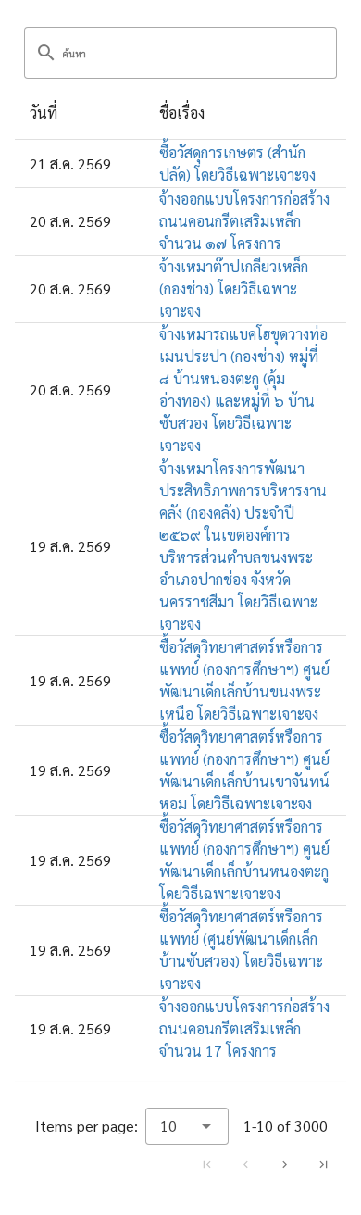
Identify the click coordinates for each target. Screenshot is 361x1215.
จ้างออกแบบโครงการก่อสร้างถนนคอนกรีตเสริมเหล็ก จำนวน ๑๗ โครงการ (244, 221)
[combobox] (187, 1126)
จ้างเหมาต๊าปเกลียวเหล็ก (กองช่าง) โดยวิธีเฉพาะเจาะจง (233, 288)
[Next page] (284, 1164)
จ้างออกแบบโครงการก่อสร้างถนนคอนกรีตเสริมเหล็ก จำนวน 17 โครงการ (244, 1028)
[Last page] (323, 1164)
